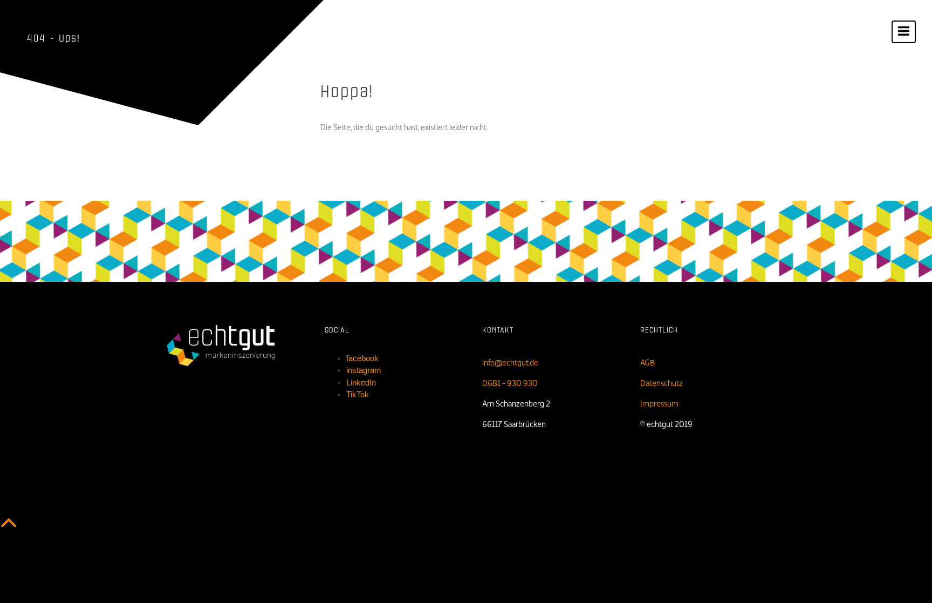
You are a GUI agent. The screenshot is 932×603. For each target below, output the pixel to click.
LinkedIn (361, 382)
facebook (362, 358)
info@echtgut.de (510, 363)
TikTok (357, 394)
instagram (363, 370)
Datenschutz (661, 383)
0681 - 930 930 (510, 383)
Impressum (659, 404)
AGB (647, 363)
